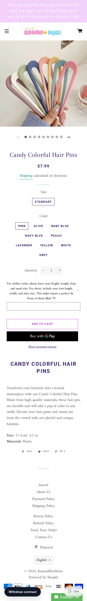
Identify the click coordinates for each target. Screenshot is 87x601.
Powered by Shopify (43, 577)
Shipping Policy (43, 506)
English (42, 560)
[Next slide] (68, 137)
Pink (22, 226)
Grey (43, 255)
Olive (38, 226)
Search (43, 485)
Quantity (31, 271)
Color (43, 216)
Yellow (46, 245)
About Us (44, 492)
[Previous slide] (18, 137)
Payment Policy (43, 499)
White (66, 245)
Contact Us (43, 537)
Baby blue (60, 226)
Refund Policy (43, 523)
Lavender (24, 245)
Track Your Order (43, 530)
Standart (43, 201)
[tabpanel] (43, 83)
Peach (56, 235)
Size (43, 192)
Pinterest (46, 547)
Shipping (26, 175)
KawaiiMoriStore (50, 571)
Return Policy (43, 516)
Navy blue (34, 235)
